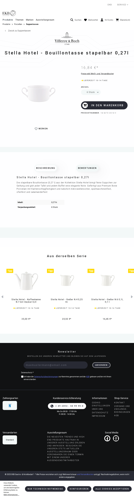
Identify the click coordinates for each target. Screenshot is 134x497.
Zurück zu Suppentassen (19, 30)
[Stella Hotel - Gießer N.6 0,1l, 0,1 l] (107, 280)
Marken (30, 20)
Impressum (98, 416)
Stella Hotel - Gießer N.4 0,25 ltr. (67, 300)
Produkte (8, 20)
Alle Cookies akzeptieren (112, 489)
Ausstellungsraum (45, 20)
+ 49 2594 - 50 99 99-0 (69, 406)
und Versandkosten (85, 474)
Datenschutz (100, 413)
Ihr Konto (109, 20)
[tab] (45, 168)
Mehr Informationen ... (11, 495)
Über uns (97, 409)
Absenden (101, 365)
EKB (110, 5)
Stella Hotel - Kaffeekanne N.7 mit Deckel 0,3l (26, 300)
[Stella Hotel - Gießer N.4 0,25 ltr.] (66, 280)
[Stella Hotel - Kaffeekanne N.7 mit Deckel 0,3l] (26, 280)
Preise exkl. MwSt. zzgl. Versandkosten (97, 74)
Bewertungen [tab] (87, 168)
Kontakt (119, 403)
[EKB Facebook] (107, 438)
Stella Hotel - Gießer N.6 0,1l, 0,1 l (107, 300)
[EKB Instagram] (116, 438)
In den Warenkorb (107, 105)
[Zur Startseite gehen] (67, 13)
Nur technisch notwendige (45, 489)
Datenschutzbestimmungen (46, 377)
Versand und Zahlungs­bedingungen (122, 409)
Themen (19, 20)
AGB (88, 377)
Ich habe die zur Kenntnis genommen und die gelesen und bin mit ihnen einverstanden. (67, 378)
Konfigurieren (79, 489)
